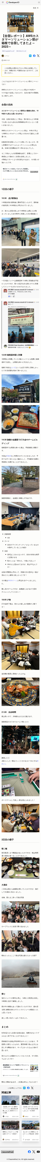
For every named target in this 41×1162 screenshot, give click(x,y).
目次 (34, 8)
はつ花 (13, 367)
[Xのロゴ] (33, 1151)
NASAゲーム (12, 580)
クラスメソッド (22, 51)
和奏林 (8, 456)
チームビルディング (8, 51)
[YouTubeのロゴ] (38, 1151)
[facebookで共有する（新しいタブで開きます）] (34, 56)
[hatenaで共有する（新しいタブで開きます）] (30, 56)
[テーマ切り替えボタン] (39, 2)
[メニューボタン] (3, 2)
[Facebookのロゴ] (29, 1151)
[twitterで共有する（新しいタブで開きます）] (38, 55)
